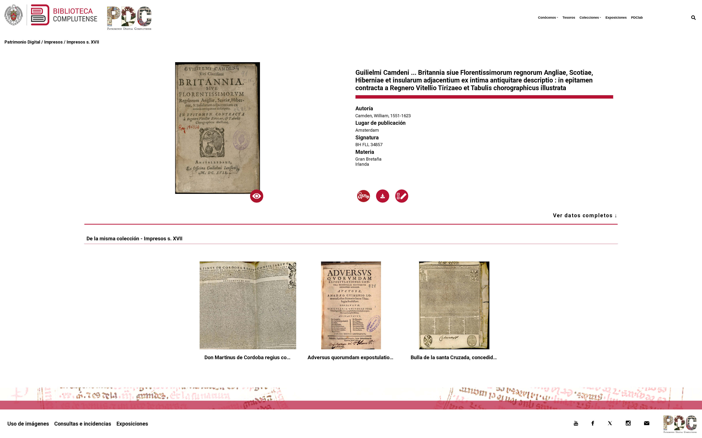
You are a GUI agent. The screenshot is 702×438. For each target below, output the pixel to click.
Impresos (53, 42)
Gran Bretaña (368, 159)
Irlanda (362, 164)
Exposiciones (616, 17)
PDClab (637, 17)
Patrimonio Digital (22, 42)
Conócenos (547, 17)
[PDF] (382, 196)
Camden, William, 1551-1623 (383, 115)
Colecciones (589, 17)
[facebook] (593, 424)
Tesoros (569, 17)
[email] (647, 424)
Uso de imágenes (28, 424)
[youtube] (576, 424)
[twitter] (610, 424)
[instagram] (628, 424)
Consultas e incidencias (82, 424)
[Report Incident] (402, 195)
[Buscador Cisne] (363, 196)
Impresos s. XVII (83, 42)
